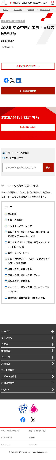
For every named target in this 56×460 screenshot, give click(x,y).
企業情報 (5, 350)
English (5, 389)
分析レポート (45, 10)
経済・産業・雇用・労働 (12, 21)
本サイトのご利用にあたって (10, 431)
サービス (5, 331)
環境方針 (32, 437)
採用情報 (5, 363)
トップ (5, 10)
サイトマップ (33, 444)
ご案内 (4, 344)
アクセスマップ (6, 444)
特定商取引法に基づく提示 (37, 431)
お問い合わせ (7, 383)
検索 (48, 167)
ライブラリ (18, 10)
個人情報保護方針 (6, 437)
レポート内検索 (9, 376)
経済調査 (31, 10)
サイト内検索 (7, 370)
